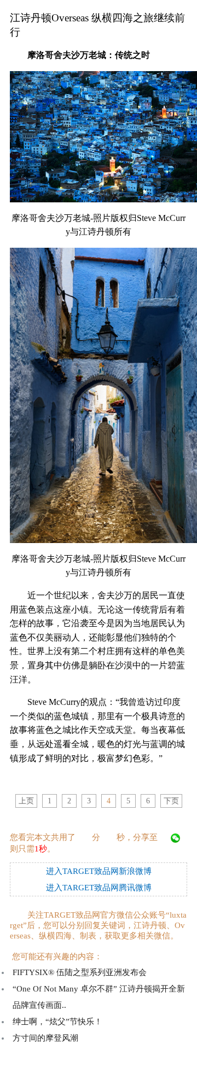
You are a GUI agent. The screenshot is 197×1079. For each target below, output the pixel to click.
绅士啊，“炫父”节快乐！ (57, 1021)
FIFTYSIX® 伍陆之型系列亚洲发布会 (80, 972)
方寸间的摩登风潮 (45, 1038)
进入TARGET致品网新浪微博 (99, 871)
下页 (171, 801)
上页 (26, 801)
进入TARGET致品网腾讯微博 (99, 887)
